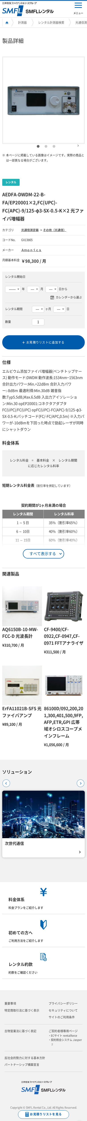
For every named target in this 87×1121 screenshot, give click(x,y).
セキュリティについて (63, 1010)
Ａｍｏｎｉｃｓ (31, 250)
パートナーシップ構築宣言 (21, 1064)
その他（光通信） (54, 230)
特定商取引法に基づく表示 (21, 1010)
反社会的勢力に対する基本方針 (24, 1057)
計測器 (22, 22)
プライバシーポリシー (63, 1003)
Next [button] (78, 143)
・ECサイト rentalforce (64, 1035)
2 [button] (46, 146)
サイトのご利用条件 (62, 1017)
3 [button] (54, 146)
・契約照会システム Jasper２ (66, 1042)
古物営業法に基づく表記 (20, 1031)
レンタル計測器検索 (51, 22)
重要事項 (10, 1003)
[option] (43, 100)
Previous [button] (4, 781)
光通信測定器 (30, 230)
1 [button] (38, 146)
